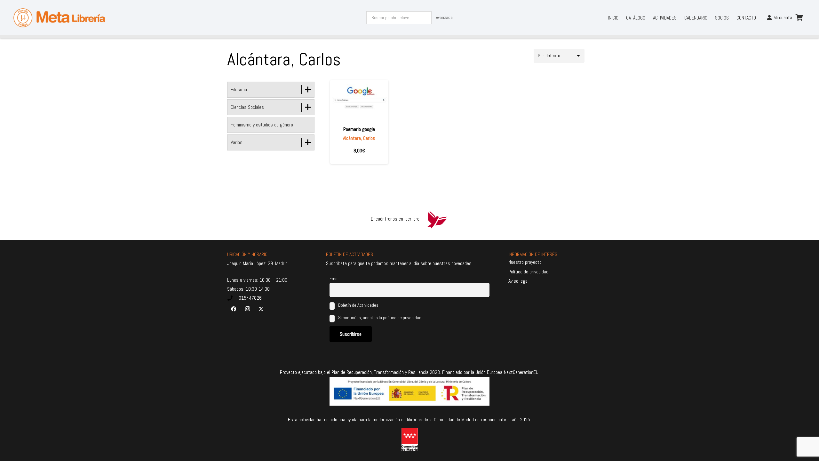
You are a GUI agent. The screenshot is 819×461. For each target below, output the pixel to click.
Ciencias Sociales (247, 107)
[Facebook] (233, 309)
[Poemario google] (359, 100)
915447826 (250, 298)
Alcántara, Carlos (359, 138)
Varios (237, 142)
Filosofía (239, 89)
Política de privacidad (528, 271)
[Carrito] (799, 17)
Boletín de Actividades (357, 305)
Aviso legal (518, 281)
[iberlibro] (437, 219)
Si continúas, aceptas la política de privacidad (379, 317)
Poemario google (359, 129)
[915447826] (233, 298)
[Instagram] (247, 309)
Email (334, 278)
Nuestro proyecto (525, 262)
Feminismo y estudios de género (262, 124)
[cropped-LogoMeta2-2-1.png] (59, 17)
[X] (261, 309)
